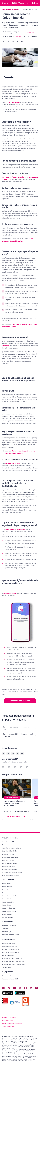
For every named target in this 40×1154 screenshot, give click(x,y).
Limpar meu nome (7, 845)
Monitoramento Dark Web (10, 857)
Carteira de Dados (7, 917)
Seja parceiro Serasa (8, 976)
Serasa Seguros (7, 914)
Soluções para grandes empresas (12, 872)
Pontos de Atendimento (9, 925)
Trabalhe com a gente (8, 1026)
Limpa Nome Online (9, 10)
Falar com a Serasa (8, 860)
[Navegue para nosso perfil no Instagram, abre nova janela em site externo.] (3, 988)
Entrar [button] (36, 3)
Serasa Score (6, 890)
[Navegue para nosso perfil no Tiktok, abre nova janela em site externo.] (9, 988)
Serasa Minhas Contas (9, 911)
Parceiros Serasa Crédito (9, 863)
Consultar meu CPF (8, 842)
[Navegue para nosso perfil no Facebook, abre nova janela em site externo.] (25, 988)
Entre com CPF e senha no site (13, 177)
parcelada (5, 346)
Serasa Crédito (6, 884)
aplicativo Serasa (9, 593)
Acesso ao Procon (7, 1020)
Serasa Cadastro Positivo (10, 896)
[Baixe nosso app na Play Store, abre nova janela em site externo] (20, 994)
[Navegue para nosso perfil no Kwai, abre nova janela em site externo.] (36, 988)
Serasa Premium (7, 887)
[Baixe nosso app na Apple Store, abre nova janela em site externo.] (7, 994)
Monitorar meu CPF (8, 854)
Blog (18, 10)
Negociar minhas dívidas (9, 851)
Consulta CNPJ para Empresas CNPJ (13, 964)
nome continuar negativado (15, 529)
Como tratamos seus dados (10, 875)
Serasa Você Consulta (9, 908)
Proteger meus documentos (10, 952)
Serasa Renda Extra (8, 902)
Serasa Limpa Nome (12, 102)
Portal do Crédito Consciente (11, 949)
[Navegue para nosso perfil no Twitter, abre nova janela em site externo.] (20, 988)
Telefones (5, 928)
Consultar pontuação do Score (11, 848)
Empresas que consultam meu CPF (12, 958)
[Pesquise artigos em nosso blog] (28, 3)
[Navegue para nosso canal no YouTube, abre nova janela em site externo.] (14, 988)
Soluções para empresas (9, 869)
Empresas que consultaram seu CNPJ (13, 961)
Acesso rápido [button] (10, 77)
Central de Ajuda (7, 931)
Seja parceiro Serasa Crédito (10, 979)
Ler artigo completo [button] (14, 816)
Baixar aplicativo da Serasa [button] (20, 701)
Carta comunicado (7, 955)
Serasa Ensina (6, 905)
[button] (3, 42)
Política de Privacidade (9, 1017)
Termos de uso (6, 967)
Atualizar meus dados (8, 866)
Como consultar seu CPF (9, 946)
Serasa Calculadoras (8, 899)
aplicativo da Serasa (12, 463)
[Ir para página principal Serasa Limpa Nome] (18, 3)
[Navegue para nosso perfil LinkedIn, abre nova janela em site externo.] (31, 988)
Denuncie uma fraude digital (10, 934)
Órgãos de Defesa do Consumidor (12, 1023)
